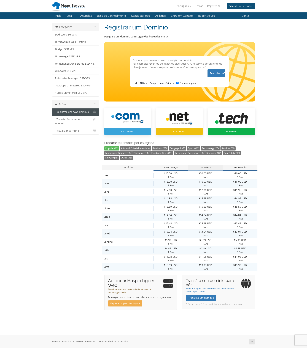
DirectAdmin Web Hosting (70, 41)
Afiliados (160, 15)
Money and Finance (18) (118, 153)
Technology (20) (210, 148)
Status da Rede (140, 15)
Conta (246, 15)
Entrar (199, 6)
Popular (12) (111, 148)
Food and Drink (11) (161, 153)
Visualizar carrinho (241, 6)
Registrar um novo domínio (72, 112)
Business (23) (160, 148)
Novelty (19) (111, 157)
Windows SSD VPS (65, 71)
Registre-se (213, 6)
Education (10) (141, 153)
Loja (70, 15)
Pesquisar (216, 73)
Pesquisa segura (187, 83)
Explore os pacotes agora (125, 303)
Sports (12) (193, 148)
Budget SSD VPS (64, 49)
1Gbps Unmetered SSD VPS (71, 92)
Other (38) (126, 157)
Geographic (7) (177, 148)
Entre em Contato (182, 15)
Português (183, 6)
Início (58, 15)
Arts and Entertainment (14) (135, 148)
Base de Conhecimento (111, 15)
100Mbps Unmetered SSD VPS (73, 85)
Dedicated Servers (66, 34)
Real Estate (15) (232, 153)
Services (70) (228, 148)
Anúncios (86, 15)
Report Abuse (206, 15)
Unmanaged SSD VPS (67, 56)
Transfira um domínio (201, 297)
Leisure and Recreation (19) (189, 153)
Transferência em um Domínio (68, 121)
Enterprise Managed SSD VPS (72, 78)
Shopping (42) (213, 153)
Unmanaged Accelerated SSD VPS (75, 63)
